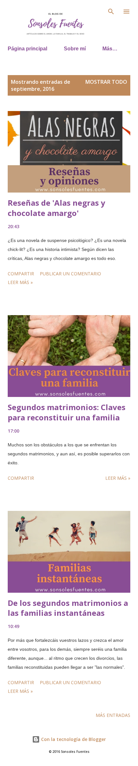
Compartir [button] (21, 274)
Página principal (27, 48)
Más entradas (113, 715)
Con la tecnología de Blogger (73, 739)
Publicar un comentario (70, 274)
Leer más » (20, 282)
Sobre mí (75, 48)
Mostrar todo (106, 81)
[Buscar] (111, 11)
